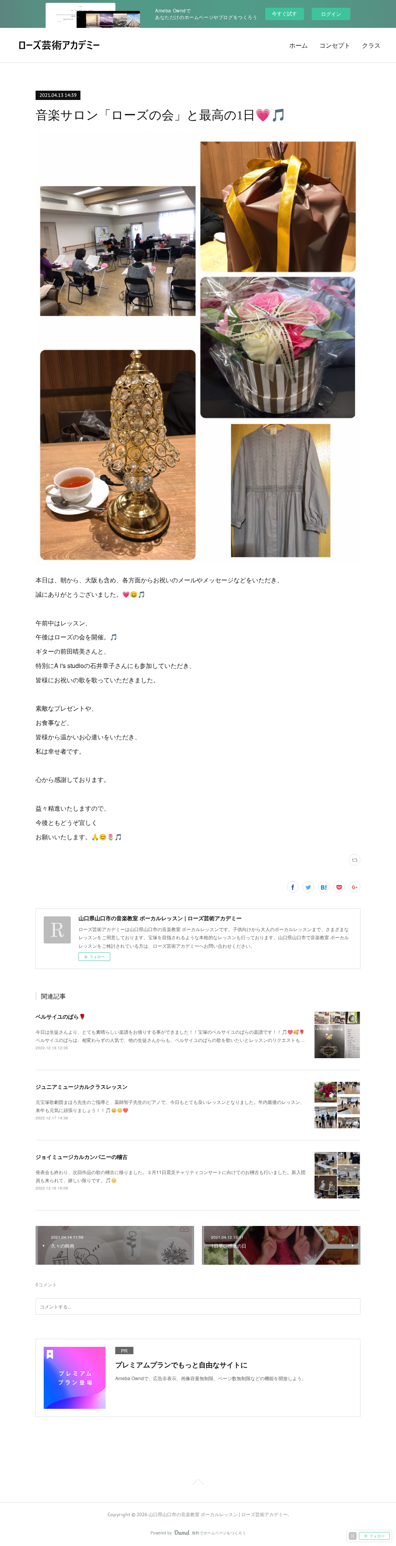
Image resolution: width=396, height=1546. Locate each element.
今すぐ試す (284, 13)
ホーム (298, 45)
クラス (371, 45)
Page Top (198, 1483)
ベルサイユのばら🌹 (60, 1016)
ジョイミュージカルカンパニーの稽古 (82, 1156)
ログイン (331, 13)
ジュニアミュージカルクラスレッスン (82, 1086)
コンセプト (334, 45)
